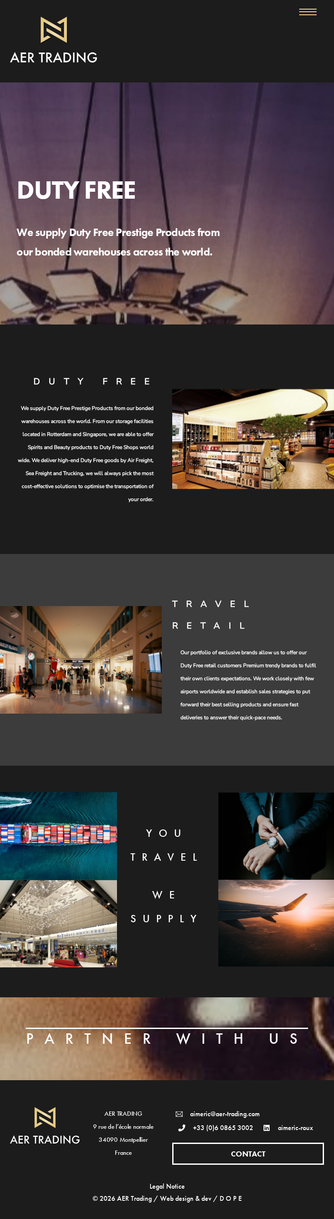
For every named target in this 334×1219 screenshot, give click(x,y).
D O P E (231, 1198)
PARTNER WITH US (167, 1039)
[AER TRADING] (53, 59)
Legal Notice (167, 1186)
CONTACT (248, 1154)
